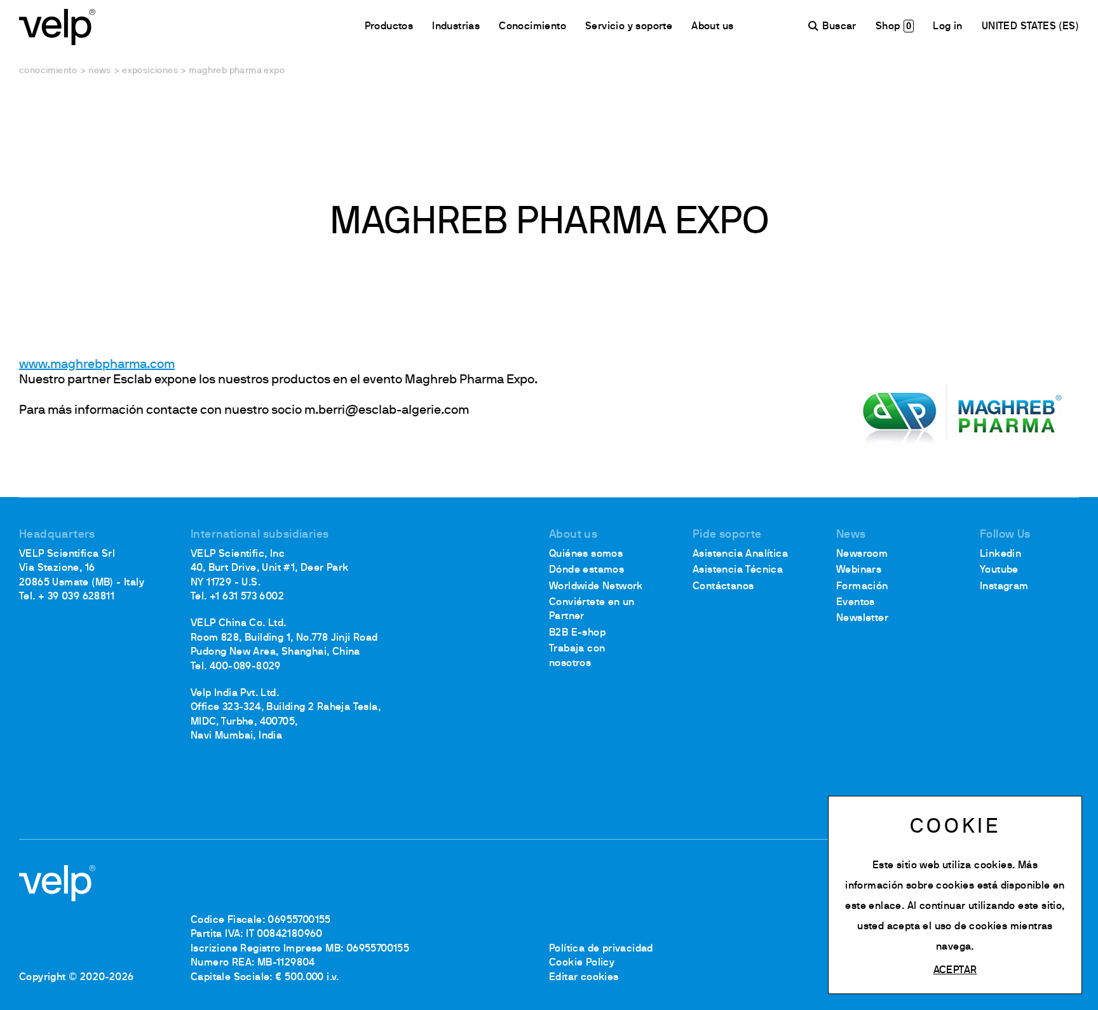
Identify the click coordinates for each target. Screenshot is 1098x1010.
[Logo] (57, 26)
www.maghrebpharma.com (97, 365)
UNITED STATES (1020, 26)
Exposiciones (150, 71)
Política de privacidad (601, 949)
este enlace (873, 906)
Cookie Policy (581, 963)
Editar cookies (584, 977)
